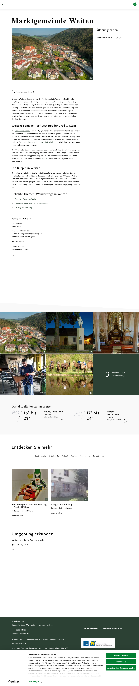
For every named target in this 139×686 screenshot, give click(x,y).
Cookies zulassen (121, 655)
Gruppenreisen (32, 640)
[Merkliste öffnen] (10, 4)
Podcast (53, 640)
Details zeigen (33, 682)
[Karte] (7, 4)
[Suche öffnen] (12, 4)
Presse (21, 640)
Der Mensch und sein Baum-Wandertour (31, 203)
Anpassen (119, 662)
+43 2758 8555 (25, 231)
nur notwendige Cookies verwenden (121, 668)
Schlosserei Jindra (22, 131)
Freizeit (65, 456)
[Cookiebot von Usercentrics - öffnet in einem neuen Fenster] (14, 681)
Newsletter (43, 640)
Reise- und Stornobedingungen (24, 648)
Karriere (61, 640)
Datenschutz (54, 648)
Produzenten (84, 456)
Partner (15, 640)
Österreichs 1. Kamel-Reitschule (41, 142)
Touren (74, 456)
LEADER (64, 648)
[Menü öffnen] (2, 4)
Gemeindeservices (19, 643)
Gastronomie (40, 456)
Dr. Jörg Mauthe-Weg (23, 208)
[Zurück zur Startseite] (135, 4)
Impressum (43, 648)
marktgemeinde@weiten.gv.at (30, 234)
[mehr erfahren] (30, 493)
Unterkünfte (54, 456)
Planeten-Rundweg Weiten (26, 199)
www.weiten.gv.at (27, 237)
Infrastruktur (98, 456)
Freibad (45, 158)
